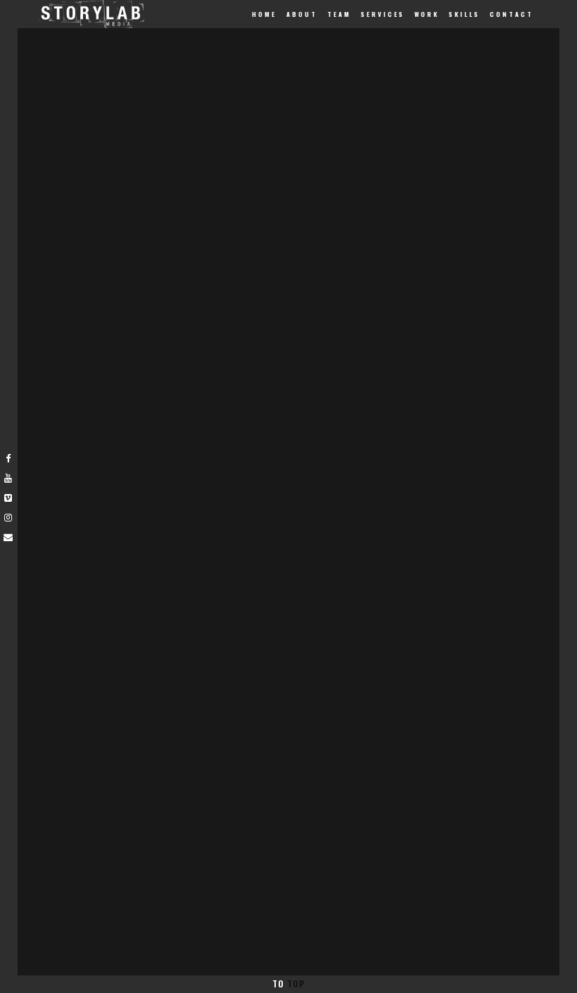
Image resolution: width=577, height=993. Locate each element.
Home (264, 14)
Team (339, 14)
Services (383, 14)
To (288, 983)
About (301, 14)
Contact (511, 14)
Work (426, 14)
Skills (464, 14)
